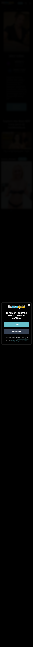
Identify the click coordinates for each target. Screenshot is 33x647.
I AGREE (16, 325)
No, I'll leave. (23, 341)
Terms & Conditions (23, 339)
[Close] (29, 305)
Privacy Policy (15, 341)
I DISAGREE (16, 331)
